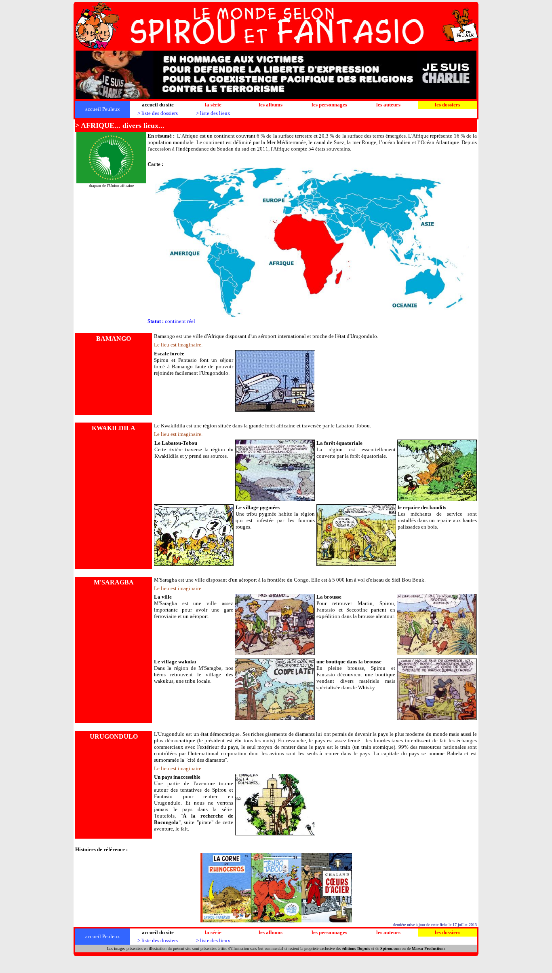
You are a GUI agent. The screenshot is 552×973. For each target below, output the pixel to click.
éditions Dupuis (356, 948)
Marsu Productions (428, 948)
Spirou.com (390, 948)
